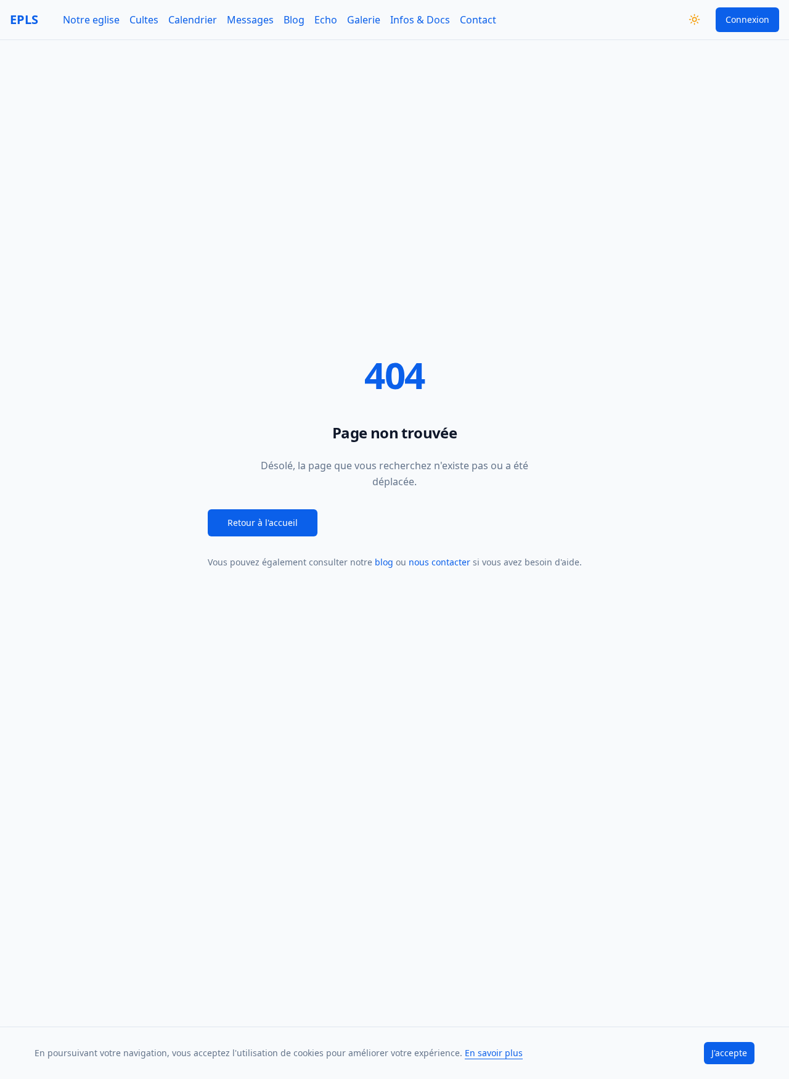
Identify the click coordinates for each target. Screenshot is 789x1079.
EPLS (24, 19)
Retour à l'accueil (262, 522)
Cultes (143, 20)
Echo (325, 20)
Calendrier (192, 20)
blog (384, 562)
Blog (294, 20)
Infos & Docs (420, 20)
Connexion (747, 19)
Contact (478, 20)
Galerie (363, 20)
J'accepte (729, 1053)
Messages (250, 20)
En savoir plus (494, 1053)
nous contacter (439, 562)
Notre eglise (91, 20)
